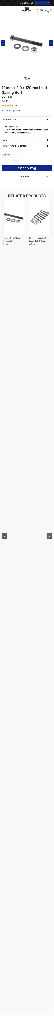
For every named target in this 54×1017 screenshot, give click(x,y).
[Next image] (51, 43)
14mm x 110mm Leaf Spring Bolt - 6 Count (37, 239)
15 (19, 106)
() (50, 10)
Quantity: (6, 155)
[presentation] (4, 536)
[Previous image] (3, 43)
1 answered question (11, 110)
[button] (43, 10)
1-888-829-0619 (43, 3)
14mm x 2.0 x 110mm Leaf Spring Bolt (13, 239)
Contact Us (28, 3)
